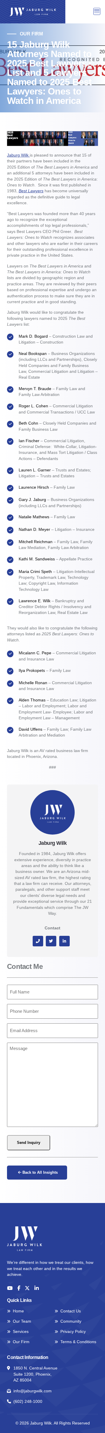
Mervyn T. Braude (35, 389)
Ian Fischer (29, 441)
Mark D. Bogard (34, 336)
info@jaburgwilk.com (32, 1391)
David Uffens (31, 729)
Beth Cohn (28, 423)
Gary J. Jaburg (33, 499)
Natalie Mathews (34, 517)
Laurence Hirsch (34, 487)
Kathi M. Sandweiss (37, 559)
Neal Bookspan (33, 353)
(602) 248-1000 (27, 1401)
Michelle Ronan (33, 683)
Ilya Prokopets (32, 670)
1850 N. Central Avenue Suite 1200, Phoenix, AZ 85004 (35, 1374)
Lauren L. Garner (35, 470)
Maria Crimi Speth (35, 571)
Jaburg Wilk (18, 155)
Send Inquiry (28, 1142)
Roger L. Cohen (33, 406)
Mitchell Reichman (35, 542)
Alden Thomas (32, 700)
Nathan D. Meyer (34, 529)
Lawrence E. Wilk (34, 601)
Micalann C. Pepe (35, 653)
